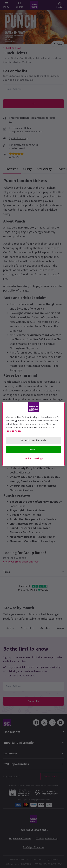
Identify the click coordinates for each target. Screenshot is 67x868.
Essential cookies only (33, 440)
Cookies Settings (33, 458)
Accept (33, 449)
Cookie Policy (14, 430)
